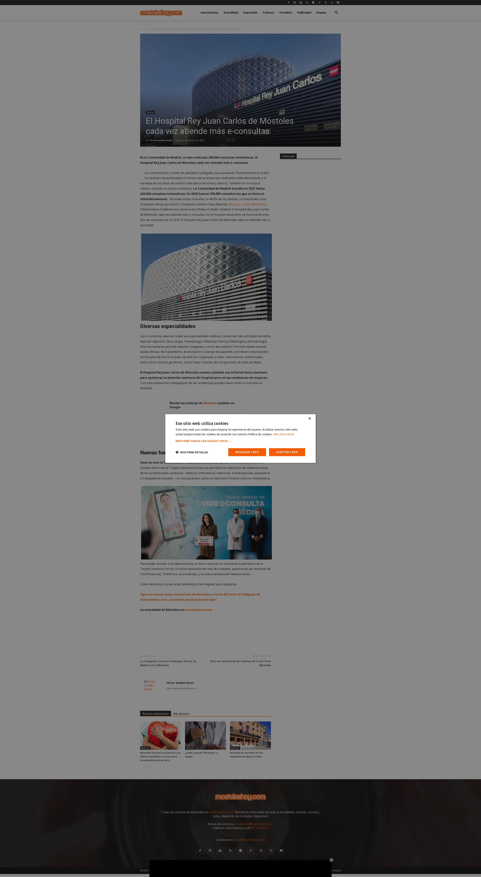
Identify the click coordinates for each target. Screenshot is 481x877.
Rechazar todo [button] (247, 452)
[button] (240, 441)
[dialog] (240, 438)
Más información (283, 434)
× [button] (309, 418)
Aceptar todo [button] (287, 452)
